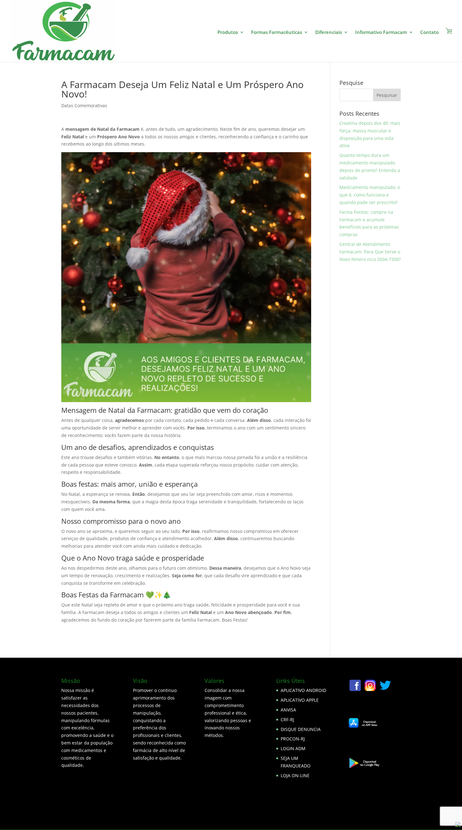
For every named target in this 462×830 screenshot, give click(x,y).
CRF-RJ (287, 719)
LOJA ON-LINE (295, 775)
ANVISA (288, 710)
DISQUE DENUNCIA (301, 729)
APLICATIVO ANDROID (303, 690)
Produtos (227, 32)
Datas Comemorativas (84, 105)
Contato (429, 32)
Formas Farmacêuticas (276, 32)
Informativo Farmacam (381, 32)
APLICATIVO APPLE (300, 700)
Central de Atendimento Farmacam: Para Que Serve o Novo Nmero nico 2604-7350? (370, 251)
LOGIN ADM (293, 748)
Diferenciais (328, 32)
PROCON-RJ (293, 739)
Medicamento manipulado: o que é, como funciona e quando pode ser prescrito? (369, 194)
